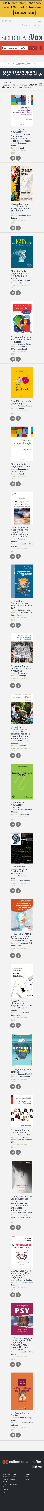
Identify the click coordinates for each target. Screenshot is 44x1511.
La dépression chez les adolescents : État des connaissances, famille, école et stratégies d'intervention (21, 1203)
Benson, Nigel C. (25, 1074)
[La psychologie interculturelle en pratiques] (22, 648)
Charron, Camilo (25, 406)
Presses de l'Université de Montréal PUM (22, 1140)
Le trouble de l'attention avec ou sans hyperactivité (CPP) (21, 604)
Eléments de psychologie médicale (18, 805)
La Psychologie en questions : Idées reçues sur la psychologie (21, 1274)
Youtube (26, 1479)
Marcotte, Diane (25, 1212)
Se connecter (31, 25)
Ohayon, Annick (25, 1280)
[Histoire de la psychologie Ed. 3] (22, 444)
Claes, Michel (24, 1135)
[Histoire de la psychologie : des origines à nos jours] (22, 252)
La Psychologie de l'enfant (21, 1414)
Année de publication (20, 86)
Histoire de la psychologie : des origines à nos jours (20, 274)
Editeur (28, 87)
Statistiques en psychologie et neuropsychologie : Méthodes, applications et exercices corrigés (21, 135)
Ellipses (22, 283)
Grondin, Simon (24, 344)
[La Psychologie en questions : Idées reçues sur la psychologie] (22, 1252)
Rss (4, 1492)
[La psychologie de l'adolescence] (22, 1111)
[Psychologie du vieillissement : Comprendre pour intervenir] (22, 183)
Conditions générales (10, 1482)
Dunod (21, 148)
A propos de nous (9, 1476)
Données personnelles (10, 1484)
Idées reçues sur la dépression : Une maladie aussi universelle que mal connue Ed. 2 (21, 532)
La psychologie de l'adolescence (21, 1131)
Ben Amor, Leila (25, 941)
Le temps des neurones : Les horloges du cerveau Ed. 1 (19, 870)
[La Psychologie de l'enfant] (22, 1391)
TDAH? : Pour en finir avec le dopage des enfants (21, 1003)
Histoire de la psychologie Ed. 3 (20, 465)
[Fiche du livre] (18, 160)
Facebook (27, 1474)
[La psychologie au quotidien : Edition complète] (22, 317)
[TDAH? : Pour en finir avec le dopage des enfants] (22, 981)
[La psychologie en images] (22, 1049)
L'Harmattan (24, 814)
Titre (15, 85)
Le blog (5, 1489)
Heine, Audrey (24, 673)
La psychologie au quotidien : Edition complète (21, 339)
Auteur (23, 85)
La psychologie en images (21, 1071)
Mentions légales (9, 1479)
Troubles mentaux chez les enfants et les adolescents (21, 936)
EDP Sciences (24, 881)
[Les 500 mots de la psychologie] (22, 382)
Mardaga (22, 676)
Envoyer (32, 48)
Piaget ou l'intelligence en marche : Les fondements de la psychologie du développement (20, 733)
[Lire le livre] (12, 160)
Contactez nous (8, 1487)
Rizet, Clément (24, 280)
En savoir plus (24, 12)
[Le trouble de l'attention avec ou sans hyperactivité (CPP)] (22, 581)
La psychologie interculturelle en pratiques (21, 668)
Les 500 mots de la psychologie (21, 402)
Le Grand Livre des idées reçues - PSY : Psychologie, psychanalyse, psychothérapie (22, 1342)
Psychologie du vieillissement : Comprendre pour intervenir (21, 207)
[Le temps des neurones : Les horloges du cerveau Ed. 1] (22, 848)
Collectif (22, 1349)
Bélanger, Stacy (24, 610)
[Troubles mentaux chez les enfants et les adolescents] (22, 915)
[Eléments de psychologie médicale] (22, 781)
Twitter (26, 1476)
